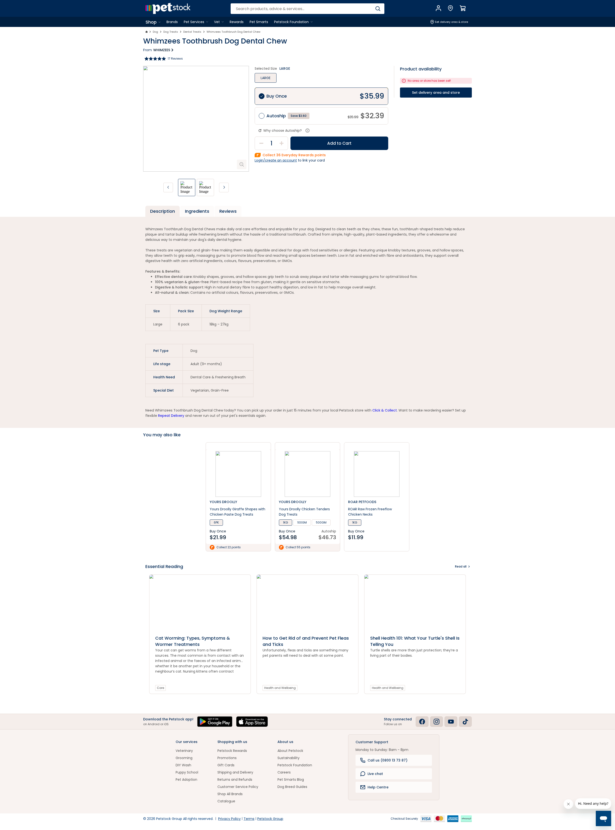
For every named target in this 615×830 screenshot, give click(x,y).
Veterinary (184, 750)
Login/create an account (276, 160)
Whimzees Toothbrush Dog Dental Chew (233, 32)
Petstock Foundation (294, 765)
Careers (284, 772)
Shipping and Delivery (235, 772)
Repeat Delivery (171, 415)
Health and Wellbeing (280, 688)
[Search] (377, 9)
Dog (155, 32)
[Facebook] (422, 721)
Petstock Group (270, 818)
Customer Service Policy (237, 786)
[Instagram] (436, 721)
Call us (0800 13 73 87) (387, 760)
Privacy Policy (229, 818)
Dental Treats (192, 32)
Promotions (227, 757)
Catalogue (226, 801)
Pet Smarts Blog (290, 779)
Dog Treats (170, 32)
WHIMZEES (161, 50)
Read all (461, 566)
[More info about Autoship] (307, 130)
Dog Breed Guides (292, 786)
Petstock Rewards (232, 750)
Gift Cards (225, 765)
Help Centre (378, 787)
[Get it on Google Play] (214, 721)
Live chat (375, 773)
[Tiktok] (465, 721)
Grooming (184, 757)
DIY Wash (183, 765)
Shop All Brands (230, 794)
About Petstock (290, 750)
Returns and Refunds (234, 779)
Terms (249, 818)
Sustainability (288, 757)
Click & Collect (384, 410)
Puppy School (187, 772)
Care (160, 688)
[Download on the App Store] (252, 721)
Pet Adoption (186, 779)
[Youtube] (450, 721)
